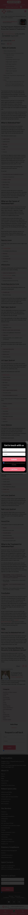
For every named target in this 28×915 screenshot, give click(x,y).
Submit (14, 459)
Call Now (14, 469)
